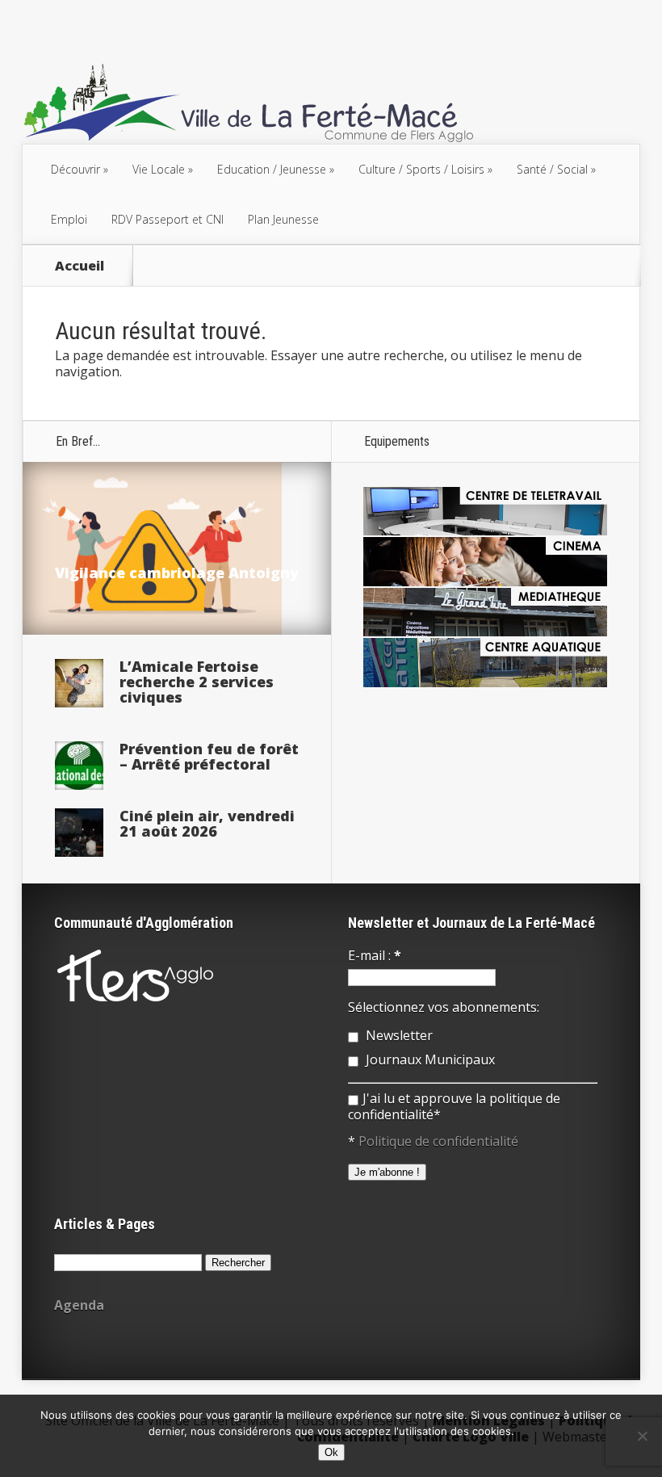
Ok (331, 1452)
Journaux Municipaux (428, 1059)
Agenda (79, 1305)
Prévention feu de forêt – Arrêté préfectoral (209, 756)
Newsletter (397, 1035)
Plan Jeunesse (283, 219)
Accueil (79, 265)
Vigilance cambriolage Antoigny (177, 572)
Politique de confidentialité (438, 1141)
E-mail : (374, 955)
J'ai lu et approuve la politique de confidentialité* (454, 1106)
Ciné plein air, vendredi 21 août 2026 (207, 823)
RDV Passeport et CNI (167, 219)
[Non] (642, 1436)
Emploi (69, 219)
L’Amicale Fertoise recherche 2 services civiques (196, 682)
